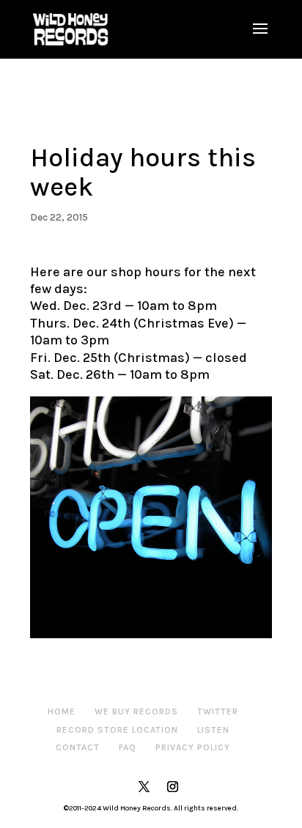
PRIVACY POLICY (192, 747)
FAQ (127, 747)
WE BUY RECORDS (136, 711)
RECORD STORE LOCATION (117, 730)
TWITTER (217, 711)
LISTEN (213, 730)
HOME (62, 711)
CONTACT (78, 747)
